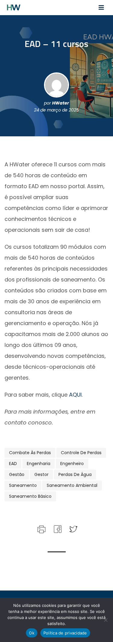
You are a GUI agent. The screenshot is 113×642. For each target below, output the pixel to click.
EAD (13, 464)
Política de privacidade (65, 632)
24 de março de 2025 (56, 110)
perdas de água (75, 474)
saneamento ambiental (72, 485)
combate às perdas (30, 453)
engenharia (38, 464)
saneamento (23, 485)
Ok (31, 632)
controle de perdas (81, 453)
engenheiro (72, 464)
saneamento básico (30, 496)
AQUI (75, 394)
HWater (60, 103)
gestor (41, 474)
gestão (16, 474)
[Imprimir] (41, 529)
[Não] (105, 620)
